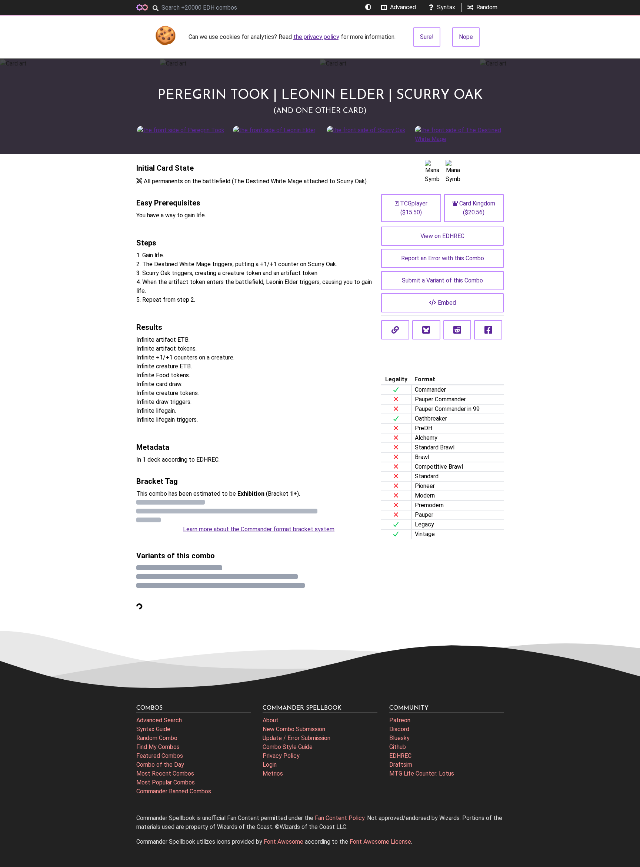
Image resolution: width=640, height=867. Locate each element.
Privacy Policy (281, 755)
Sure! (427, 36)
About (271, 720)
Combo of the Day (160, 764)
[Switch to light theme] (368, 7)
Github (397, 746)
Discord (399, 729)
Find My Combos (158, 746)
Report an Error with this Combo (442, 258)
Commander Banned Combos (173, 791)
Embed (447, 302)
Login (270, 764)
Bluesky (399, 738)
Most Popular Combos (165, 782)
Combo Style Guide (288, 746)
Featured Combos (159, 755)
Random (486, 7)
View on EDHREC (442, 236)
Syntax (446, 7)
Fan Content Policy (339, 817)
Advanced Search (159, 720)
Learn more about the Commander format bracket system (258, 529)
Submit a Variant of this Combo (442, 280)
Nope (466, 36)
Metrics (273, 773)
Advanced (403, 7)
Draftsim (400, 764)
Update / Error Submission (296, 738)
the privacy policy (316, 36)
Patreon (399, 720)
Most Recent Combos (165, 773)
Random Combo (156, 738)
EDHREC (400, 755)
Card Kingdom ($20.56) (477, 208)
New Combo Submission (294, 729)
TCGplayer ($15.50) (413, 208)
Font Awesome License (380, 841)
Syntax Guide (153, 729)
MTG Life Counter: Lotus (421, 773)
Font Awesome (283, 841)
